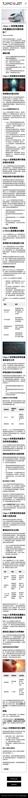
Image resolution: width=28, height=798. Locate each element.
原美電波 (9, 46)
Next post (14, 784)
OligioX (7, 63)
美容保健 (6, 769)
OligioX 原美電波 (10, 67)
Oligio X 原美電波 (15, 42)
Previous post (14, 778)
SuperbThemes (23, 795)
